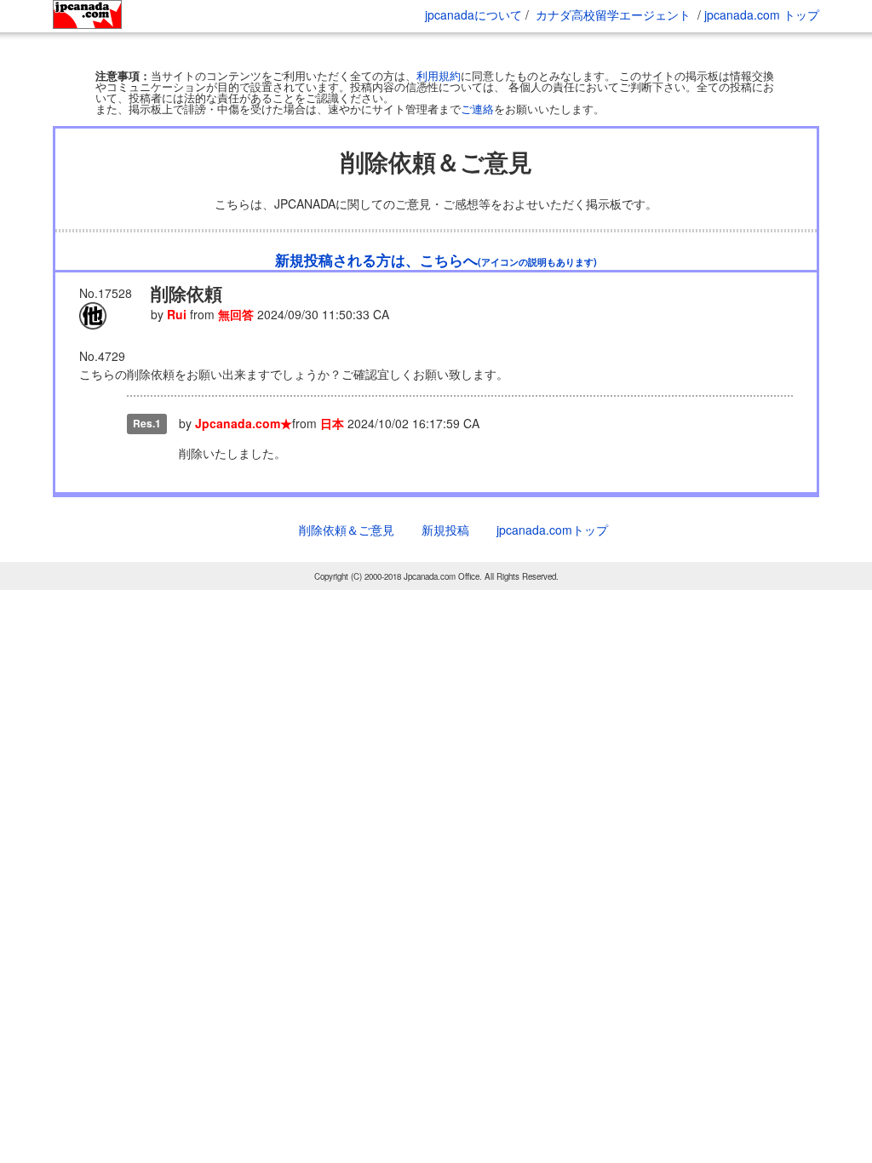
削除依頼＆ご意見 (346, 563)
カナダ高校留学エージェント (613, 14)
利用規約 (438, 109)
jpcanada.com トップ (761, 14)
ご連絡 (477, 143)
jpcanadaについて (473, 14)
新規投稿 (445, 563)
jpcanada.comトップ (552, 563)
